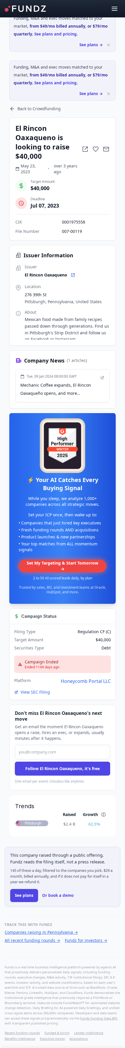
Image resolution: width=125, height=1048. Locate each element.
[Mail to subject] (106, 149)
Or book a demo (58, 895)
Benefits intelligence (20, 1038)
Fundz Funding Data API (98, 1018)
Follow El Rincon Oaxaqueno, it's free (62, 768)
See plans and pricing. (56, 34)
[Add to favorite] (95, 149)
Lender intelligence (88, 1033)
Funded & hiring (56, 1033)
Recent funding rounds (22, 1033)
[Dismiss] (108, 45)
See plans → (91, 44)
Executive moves (52, 1038)
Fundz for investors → (86, 940)
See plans (24, 895)
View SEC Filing (35, 692)
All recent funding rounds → (32, 940)
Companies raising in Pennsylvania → (41, 932)
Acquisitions (78, 1038)
